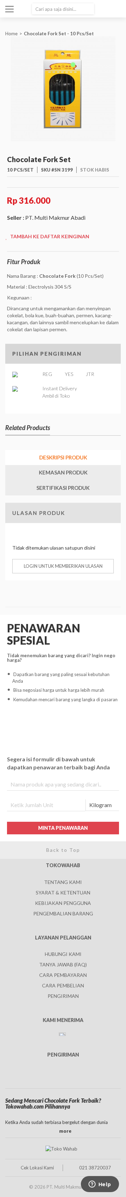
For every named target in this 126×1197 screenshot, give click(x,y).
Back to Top (63, 850)
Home (11, 33)
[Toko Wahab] (61, 1148)
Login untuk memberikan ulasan (63, 566)
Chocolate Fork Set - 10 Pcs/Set (59, 33)
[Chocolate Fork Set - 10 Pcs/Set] (62, 88)
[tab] (63, 457)
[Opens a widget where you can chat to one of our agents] (99, 1185)
